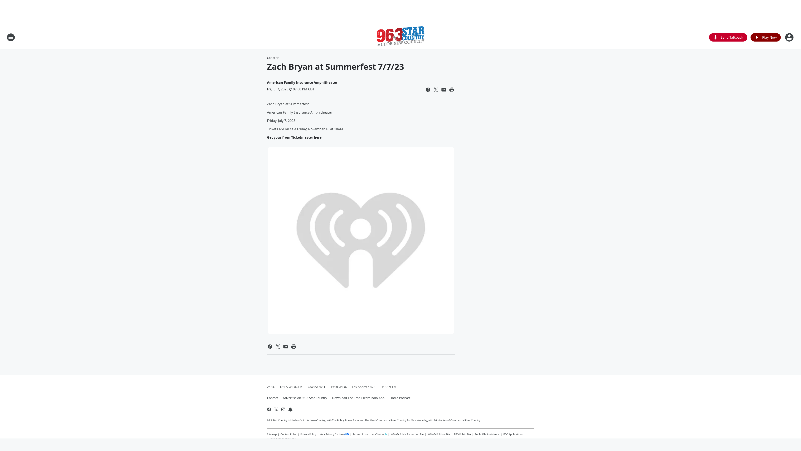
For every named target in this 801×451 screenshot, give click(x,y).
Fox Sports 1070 (363, 387)
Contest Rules (288, 434)
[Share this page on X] (436, 90)
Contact (272, 398)
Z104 (271, 387)
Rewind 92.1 (316, 387)
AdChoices (378, 434)
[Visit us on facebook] (269, 409)
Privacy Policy (308, 434)
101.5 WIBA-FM (291, 387)
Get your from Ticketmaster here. (294, 137)
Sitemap (272, 434)
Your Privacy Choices (332, 434)
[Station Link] (400, 37)
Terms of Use (360, 434)
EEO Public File (462, 434)
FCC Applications (513, 434)
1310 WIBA (338, 387)
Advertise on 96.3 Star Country (305, 398)
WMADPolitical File (439, 434)
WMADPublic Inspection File (407, 434)
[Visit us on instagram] (283, 409)
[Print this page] (452, 90)
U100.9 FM (388, 387)
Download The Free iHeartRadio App (358, 398)
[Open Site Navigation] (11, 37)
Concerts (273, 58)
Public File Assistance (487, 434)
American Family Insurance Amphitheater (302, 82)
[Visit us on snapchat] (290, 409)
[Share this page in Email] (444, 90)
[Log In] (789, 37)
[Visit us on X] (276, 409)
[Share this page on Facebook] (428, 90)
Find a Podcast (399, 398)
